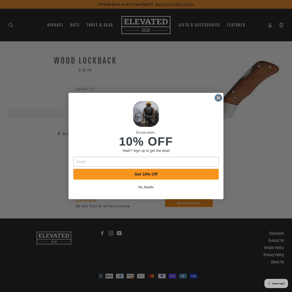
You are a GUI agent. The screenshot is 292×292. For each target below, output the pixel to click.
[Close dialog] (218, 97)
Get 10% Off (146, 174)
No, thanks (146, 187)
